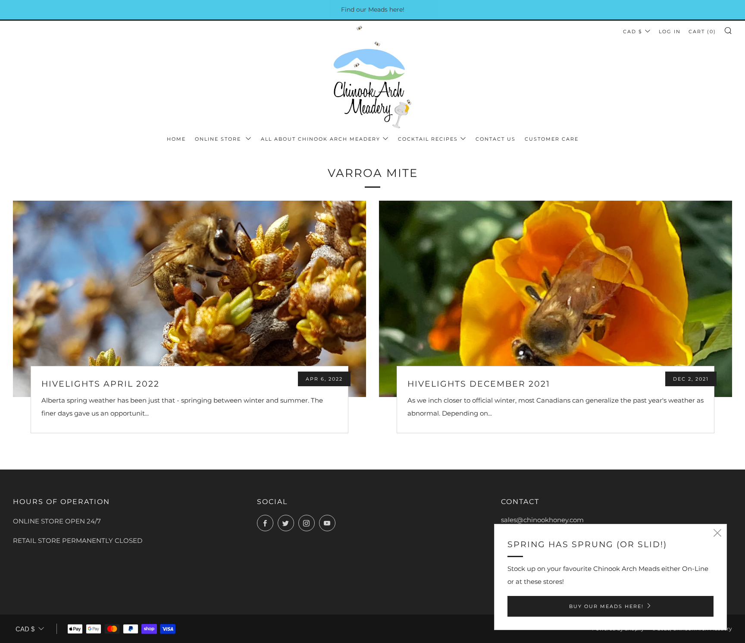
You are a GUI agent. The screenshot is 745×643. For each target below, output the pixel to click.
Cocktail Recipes (428, 139)
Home (176, 139)
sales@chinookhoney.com (542, 520)
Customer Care (552, 139)
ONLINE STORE (219, 139)
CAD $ (632, 31)
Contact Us (496, 139)
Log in (670, 31)
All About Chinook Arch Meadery (320, 139)
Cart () (702, 31)
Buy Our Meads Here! (606, 606)
